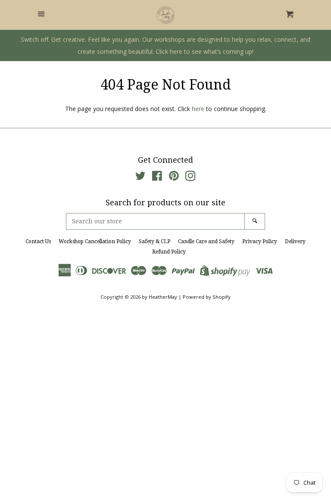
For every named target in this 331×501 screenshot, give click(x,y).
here (198, 109)
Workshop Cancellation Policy (95, 241)
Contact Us (38, 241)
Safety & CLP (154, 241)
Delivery (295, 241)
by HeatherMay (159, 297)
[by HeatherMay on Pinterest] (174, 177)
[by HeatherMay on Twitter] (140, 177)
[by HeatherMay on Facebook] (157, 177)
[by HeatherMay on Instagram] (190, 177)
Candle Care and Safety (206, 241)
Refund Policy (169, 252)
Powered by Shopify (207, 297)
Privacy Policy (259, 241)
